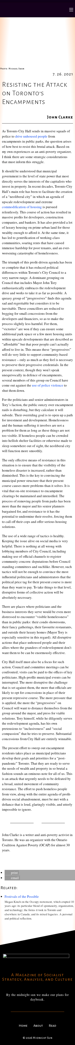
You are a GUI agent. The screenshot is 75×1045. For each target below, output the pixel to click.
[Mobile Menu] (71, 9)
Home (23, 1026)
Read (52, 1026)
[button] (12, 872)
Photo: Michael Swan (12, 69)
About (38, 1026)
